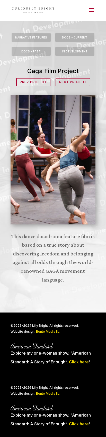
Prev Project (33, 82)
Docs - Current (74, 37)
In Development (74, 51)
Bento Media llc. (48, 331)
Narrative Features (31, 37)
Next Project (73, 82)
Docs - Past (31, 51)
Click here (79, 361)
